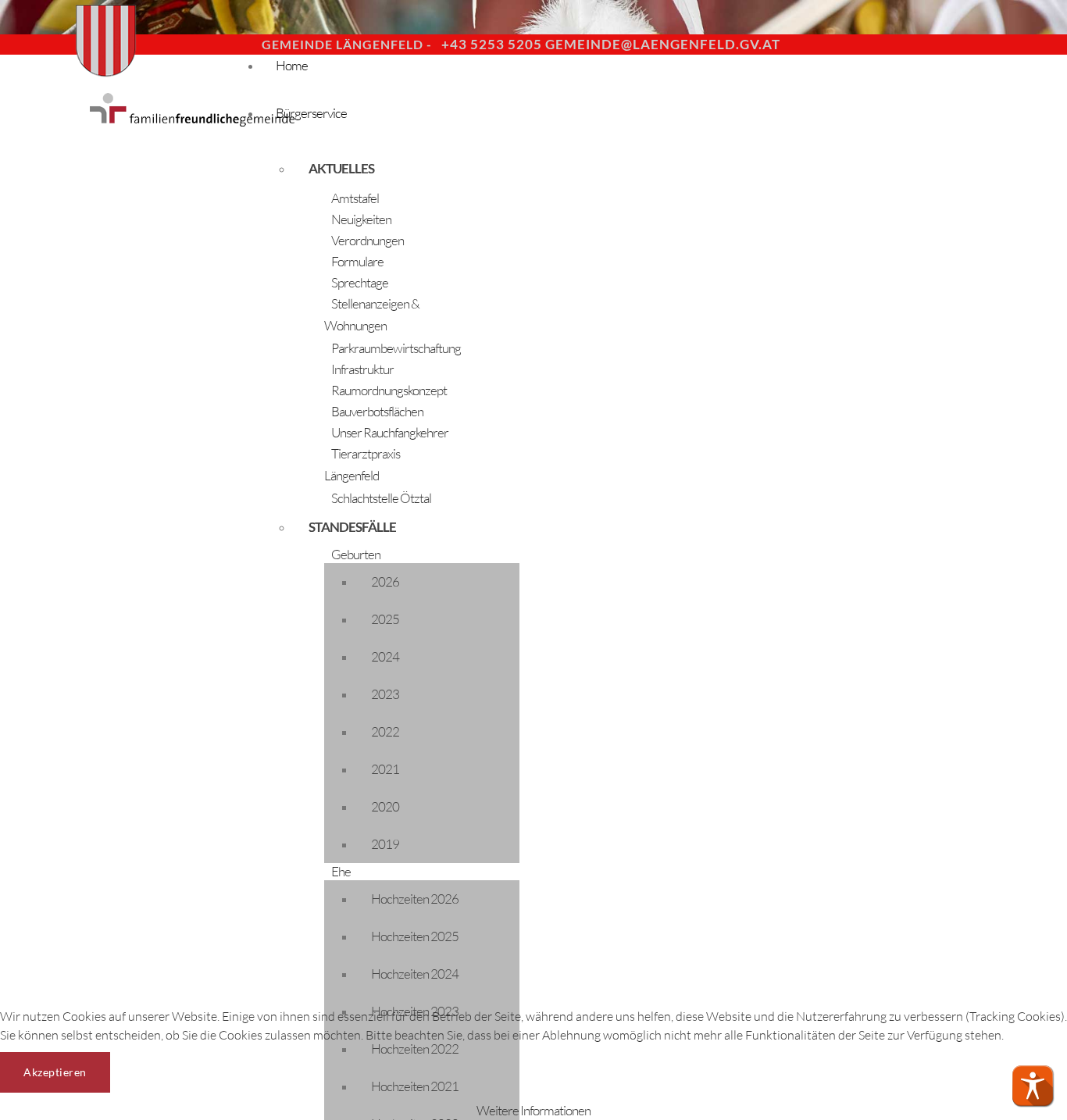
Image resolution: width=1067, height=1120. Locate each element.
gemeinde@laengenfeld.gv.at (662, 44)
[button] (1033, 1086)
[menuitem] (375, 168)
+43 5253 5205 (491, 44)
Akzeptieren (55, 1072)
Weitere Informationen (533, 1110)
